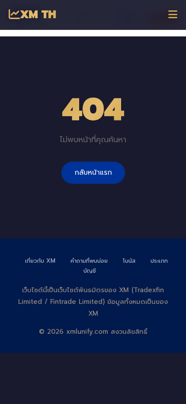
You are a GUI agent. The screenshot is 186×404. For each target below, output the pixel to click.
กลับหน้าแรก (93, 172)
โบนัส (129, 261)
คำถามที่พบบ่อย (89, 261)
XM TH (38, 14)
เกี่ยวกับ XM (40, 261)
